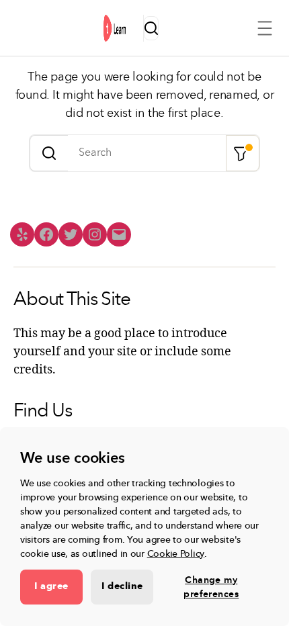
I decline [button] (121, 586)
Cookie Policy (176, 554)
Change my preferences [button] (211, 587)
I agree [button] (51, 586)
